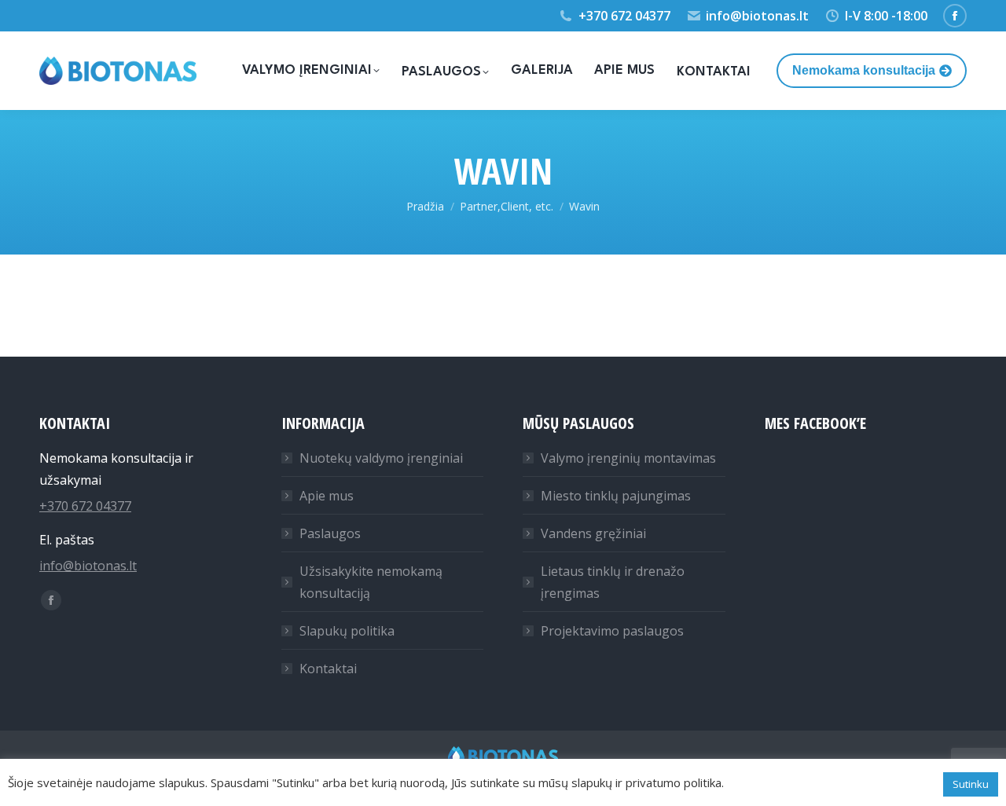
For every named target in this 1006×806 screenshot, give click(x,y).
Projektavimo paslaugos (612, 630)
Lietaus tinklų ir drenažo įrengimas (613, 582)
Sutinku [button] (971, 784)
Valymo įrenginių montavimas (628, 458)
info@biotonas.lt (757, 15)
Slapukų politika (347, 630)
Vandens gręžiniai (593, 533)
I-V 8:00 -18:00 (886, 15)
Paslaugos (330, 533)
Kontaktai (328, 668)
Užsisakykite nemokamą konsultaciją (370, 582)
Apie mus (326, 495)
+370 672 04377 (624, 15)
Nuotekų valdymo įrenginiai (381, 458)
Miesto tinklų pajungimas (616, 495)
